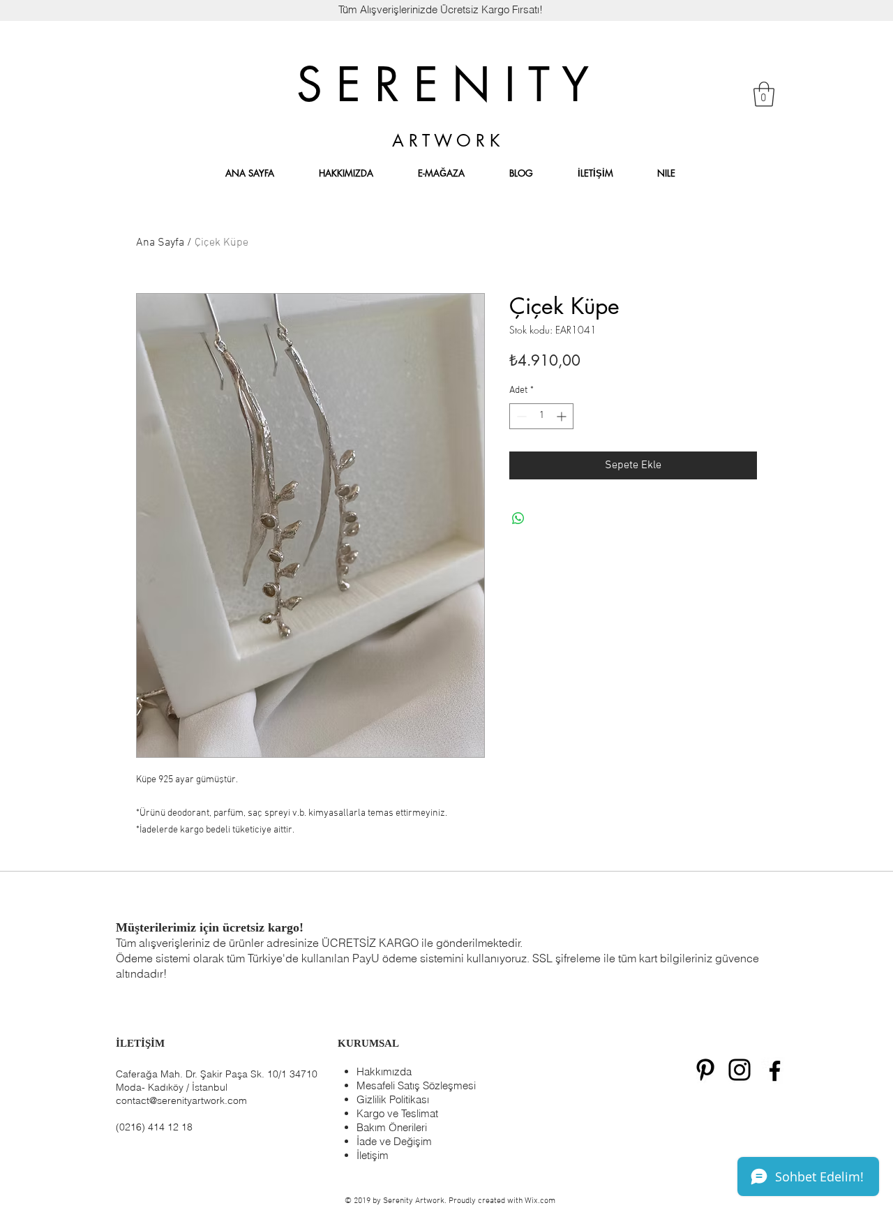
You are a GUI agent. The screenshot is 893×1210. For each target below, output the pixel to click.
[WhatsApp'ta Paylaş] (518, 518)
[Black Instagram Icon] (739, 1069)
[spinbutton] (541, 416)
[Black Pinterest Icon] (705, 1069)
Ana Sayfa (160, 243)
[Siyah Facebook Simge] (774, 1070)
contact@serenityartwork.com (181, 1100)
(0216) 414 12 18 (154, 1127)
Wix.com (540, 1201)
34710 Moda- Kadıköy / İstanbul (216, 1080)
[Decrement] (520, 416)
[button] (763, 94)
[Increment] (562, 416)
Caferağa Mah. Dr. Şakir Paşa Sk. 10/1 (201, 1074)
